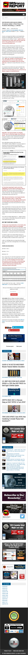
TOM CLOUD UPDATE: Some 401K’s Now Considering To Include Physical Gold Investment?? (14, 418)
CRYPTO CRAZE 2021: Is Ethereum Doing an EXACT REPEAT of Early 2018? (14, 401)
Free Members (15, 30)
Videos (22, 360)
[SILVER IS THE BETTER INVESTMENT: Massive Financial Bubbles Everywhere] (14, 359)
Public (8, 28)
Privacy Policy (7, 651)
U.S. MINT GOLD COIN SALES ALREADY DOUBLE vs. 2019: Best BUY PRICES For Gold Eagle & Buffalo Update (14, 383)
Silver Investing (14, 28)
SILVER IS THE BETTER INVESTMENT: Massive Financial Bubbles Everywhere (13, 365)
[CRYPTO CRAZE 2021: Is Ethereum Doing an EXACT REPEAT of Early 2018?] (14, 394)
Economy (4, 360)
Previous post (10, 346)
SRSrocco (9, 30)
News (10, 396)
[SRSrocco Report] (14, 4)
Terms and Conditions (18, 651)
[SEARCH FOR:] (14, 17)
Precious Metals (17, 360)
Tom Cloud (8, 31)
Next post (19, 346)
